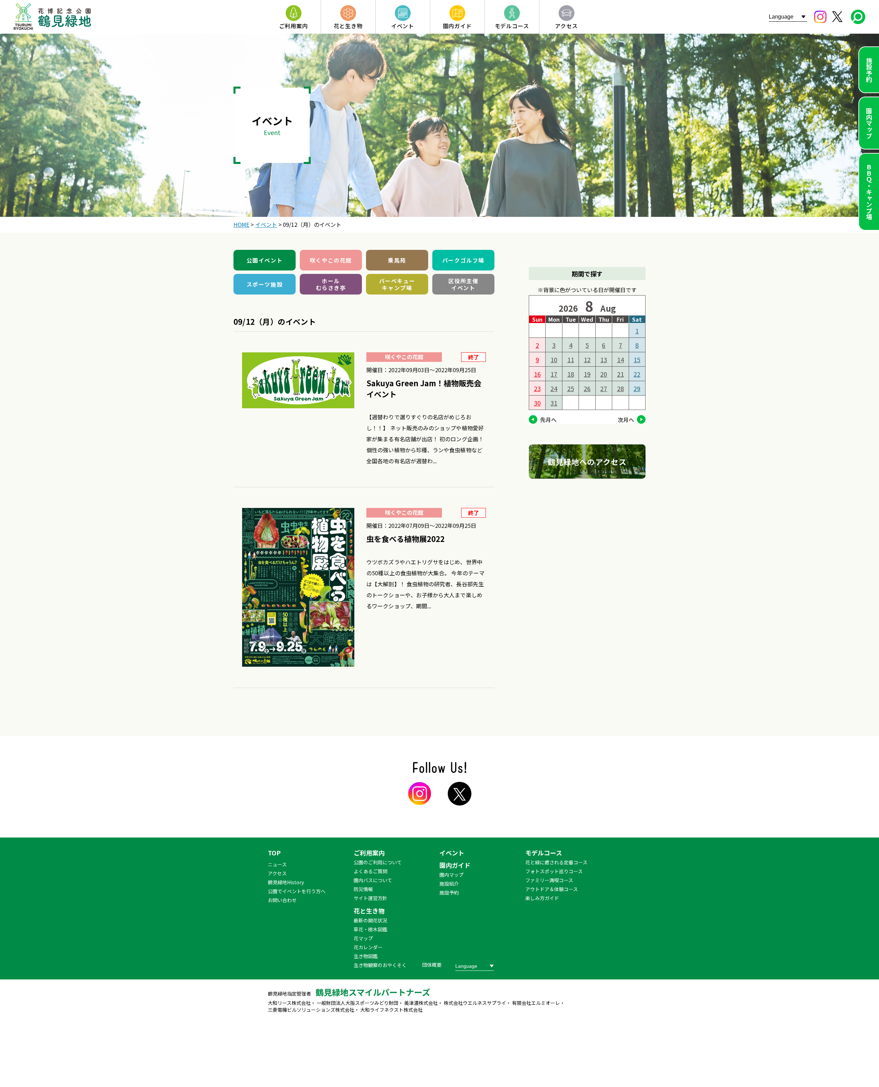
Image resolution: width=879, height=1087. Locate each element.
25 (570, 388)
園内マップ (869, 123)
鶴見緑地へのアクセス (587, 461)
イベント (452, 852)
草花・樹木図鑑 (370, 929)
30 (537, 402)
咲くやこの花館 (331, 260)
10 (553, 359)
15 (636, 359)
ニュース (277, 864)
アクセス (277, 873)
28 (620, 388)
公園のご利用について (378, 862)
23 (537, 388)
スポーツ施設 (265, 284)
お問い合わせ (282, 900)
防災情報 (363, 889)
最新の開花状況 (370, 920)
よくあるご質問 (370, 871)
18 (570, 373)
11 (570, 359)
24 (553, 388)
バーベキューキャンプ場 (397, 284)
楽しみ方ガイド (542, 898)
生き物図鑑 (366, 956)
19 (587, 373)
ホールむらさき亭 (331, 284)
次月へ (626, 419)
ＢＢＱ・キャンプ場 (869, 192)
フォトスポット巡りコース (554, 871)
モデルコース (543, 852)
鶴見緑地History (286, 882)
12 (587, 359)
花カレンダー (368, 947)
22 (636, 373)
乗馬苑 (397, 260)
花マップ (363, 938)
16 (537, 373)
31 (553, 402)
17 (553, 373)
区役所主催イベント (463, 284)
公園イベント (265, 260)
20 (603, 373)
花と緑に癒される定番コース (556, 862)
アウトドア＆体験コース (551, 889)
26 (587, 388)
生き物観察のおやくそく (380, 965)
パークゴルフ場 (463, 260)
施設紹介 (449, 883)
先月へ (548, 419)
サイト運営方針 (370, 898)
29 (636, 388)
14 (620, 359)
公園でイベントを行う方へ (297, 891)
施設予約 (869, 69)
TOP (274, 852)
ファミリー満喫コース (549, 880)
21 (620, 373)
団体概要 (432, 964)
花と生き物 (369, 910)
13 (603, 359)
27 (603, 388)
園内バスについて (373, 880)
